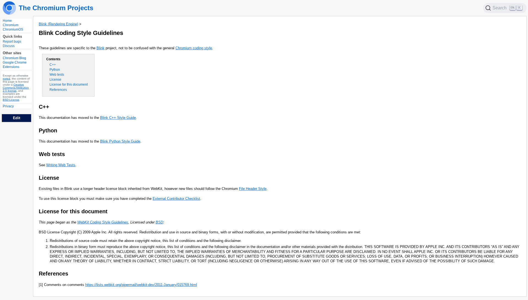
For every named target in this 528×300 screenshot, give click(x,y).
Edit (16, 118)
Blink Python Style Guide (120, 141)
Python (55, 70)
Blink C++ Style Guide (118, 118)
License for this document (69, 84)
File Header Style (252, 189)
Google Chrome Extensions (15, 65)
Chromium (10, 25)
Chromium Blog (14, 58)
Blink (101, 48)
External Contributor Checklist (176, 199)
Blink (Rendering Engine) (58, 24)
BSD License (11, 99)
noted (6, 78)
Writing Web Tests (60, 165)
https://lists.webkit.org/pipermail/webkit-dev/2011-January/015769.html (141, 285)
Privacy (8, 106)
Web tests (57, 75)
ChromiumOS (13, 29)
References (58, 90)
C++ (53, 65)
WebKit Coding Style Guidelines (102, 222)
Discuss (9, 46)
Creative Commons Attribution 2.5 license (16, 87)
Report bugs (12, 41)
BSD (159, 222)
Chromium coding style (193, 48)
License (55, 79)
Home (7, 21)
